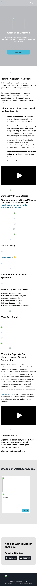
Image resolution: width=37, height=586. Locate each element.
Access (26, 510)
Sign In (33, 3)
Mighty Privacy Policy (26, 583)
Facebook (5, 205)
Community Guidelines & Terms (18, 581)
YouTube (5, 207)
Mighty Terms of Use (11, 583)
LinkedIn (17, 207)
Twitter (24, 205)
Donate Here (7, 257)
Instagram (15, 205)
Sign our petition (7, 394)
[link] (15, 494)
